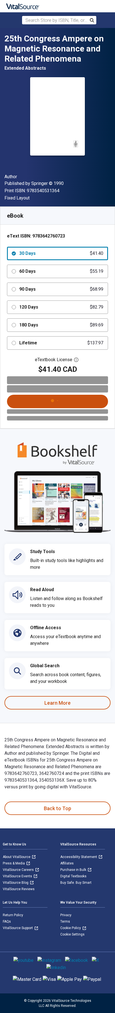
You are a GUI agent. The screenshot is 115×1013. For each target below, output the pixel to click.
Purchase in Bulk (73, 870)
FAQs (7, 921)
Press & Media (14, 863)
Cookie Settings (72, 934)
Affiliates (67, 863)
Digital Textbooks (73, 876)
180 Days (61, 325)
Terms (65, 921)
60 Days (61, 271)
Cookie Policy (71, 928)
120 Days (61, 307)
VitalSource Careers (19, 870)
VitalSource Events (18, 876)
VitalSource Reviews (19, 889)
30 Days (61, 253)
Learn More (57, 703)
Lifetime (61, 342)
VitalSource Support (18, 928)
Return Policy (13, 915)
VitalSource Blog (16, 883)
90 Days (61, 289)
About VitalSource (17, 857)
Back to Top (57, 808)
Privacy (65, 915)
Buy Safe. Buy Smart (76, 883)
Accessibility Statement (79, 857)
